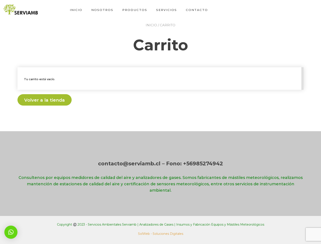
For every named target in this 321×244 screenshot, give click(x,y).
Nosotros (102, 10)
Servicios (166, 10)
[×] (10, 232)
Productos (134, 10)
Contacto (197, 10)
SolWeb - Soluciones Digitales (160, 234)
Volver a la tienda (44, 100)
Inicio (76, 10)
